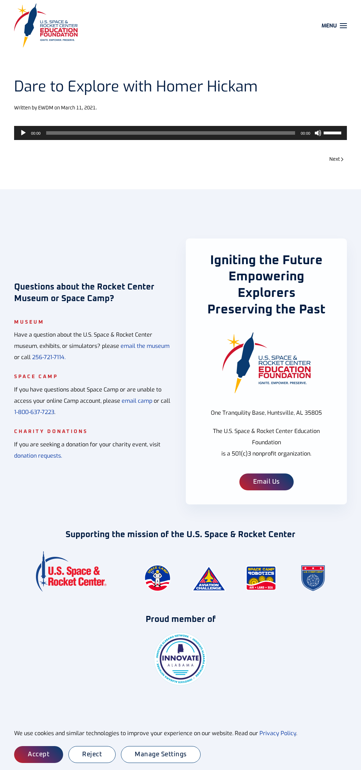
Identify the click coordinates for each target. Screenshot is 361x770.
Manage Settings (161, 754)
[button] (334, 25)
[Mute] (318, 132)
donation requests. (38, 455)
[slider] (333, 132)
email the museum (145, 346)
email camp (137, 401)
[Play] (23, 132)
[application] (180, 133)
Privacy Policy (277, 733)
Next (334, 159)
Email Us (266, 482)
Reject (92, 754)
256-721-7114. (49, 357)
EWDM (45, 108)
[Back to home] (47, 25)
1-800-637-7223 (34, 412)
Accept (38, 754)
